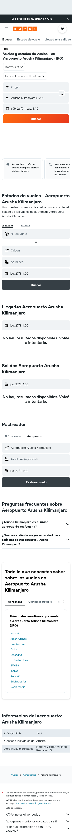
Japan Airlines (18, 638)
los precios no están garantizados (33, 803)
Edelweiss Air (18, 681)
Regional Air (18, 687)
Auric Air (16, 676)
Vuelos (14, 774)
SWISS (15, 665)
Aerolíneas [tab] (15, 601)
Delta (14, 649)
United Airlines (19, 660)
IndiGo (14, 671)
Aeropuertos (29, 774)
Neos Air (16, 633)
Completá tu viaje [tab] (40, 601)
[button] (68, 19)
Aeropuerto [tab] (34, 436)
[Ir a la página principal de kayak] (25, 29)
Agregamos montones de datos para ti (31, 821)
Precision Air (18, 644)
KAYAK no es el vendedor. (23, 814)
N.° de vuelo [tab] (13, 436)
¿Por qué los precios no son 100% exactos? (28, 828)
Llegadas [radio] (7, 226)
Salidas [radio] (25, 226)
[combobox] (39, 250)
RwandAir (16, 654)
